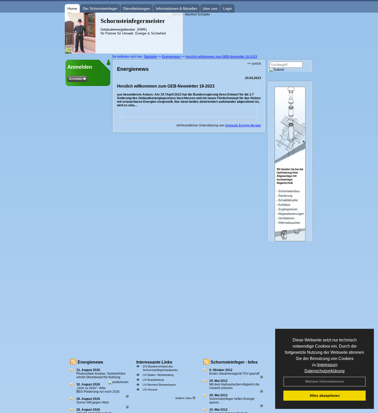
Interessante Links (154, 362)
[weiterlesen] (118, 382)
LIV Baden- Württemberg (158, 374)
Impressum (327, 365)
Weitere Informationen (324, 381)
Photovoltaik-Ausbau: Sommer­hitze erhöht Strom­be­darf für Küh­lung (100, 375)
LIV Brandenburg (153, 379)
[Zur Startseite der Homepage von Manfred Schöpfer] (80, 52)
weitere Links (184, 398)
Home (72, 8)
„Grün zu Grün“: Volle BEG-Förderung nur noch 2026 (98, 389)
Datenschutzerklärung (324, 371)
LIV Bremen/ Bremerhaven (159, 384)
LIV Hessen (150, 389)
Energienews (90, 362)
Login (227, 8)
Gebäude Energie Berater (243, 125)
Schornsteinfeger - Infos (234, 362)
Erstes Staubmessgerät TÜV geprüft (234, 373)
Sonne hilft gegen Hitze (92, 402)
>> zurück (254, 63)
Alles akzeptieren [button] (325, 395)
